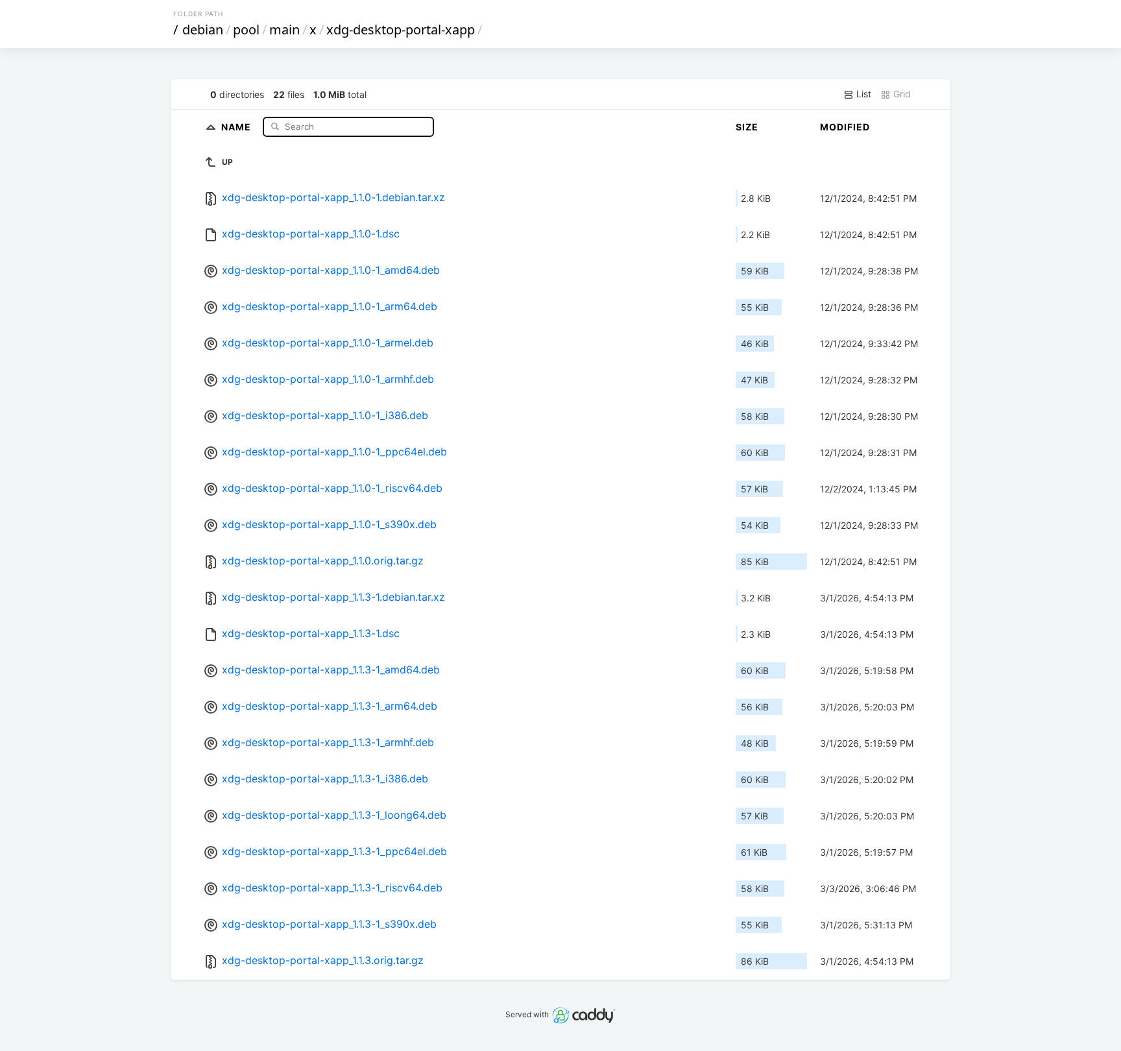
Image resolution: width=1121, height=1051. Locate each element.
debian (202, 29)
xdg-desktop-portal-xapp (400, 29)
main (284, 29)
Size (747, 126)
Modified (845, 126)
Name (237, 126)
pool (246, 29)
